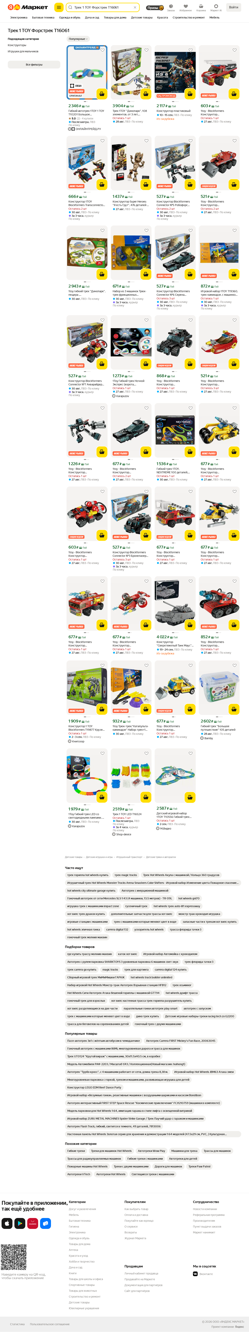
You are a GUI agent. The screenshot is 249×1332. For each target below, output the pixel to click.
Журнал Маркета (135, 1238)
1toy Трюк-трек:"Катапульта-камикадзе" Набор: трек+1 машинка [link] (130, 728)
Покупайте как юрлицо (138, 1220)
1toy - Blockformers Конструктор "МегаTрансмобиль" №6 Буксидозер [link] (172, 728)
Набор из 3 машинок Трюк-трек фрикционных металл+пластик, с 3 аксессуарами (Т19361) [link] (129, 293)
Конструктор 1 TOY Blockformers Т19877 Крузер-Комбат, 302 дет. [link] (86, 728)
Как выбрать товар (136, 1209)
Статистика (17, 1324)
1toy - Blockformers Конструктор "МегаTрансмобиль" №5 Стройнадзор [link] (216, 554)
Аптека (73, 1249)
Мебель (74, 1214)
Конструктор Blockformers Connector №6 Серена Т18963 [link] (173, 293)
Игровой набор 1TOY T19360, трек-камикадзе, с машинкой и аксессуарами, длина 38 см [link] (219, 293)
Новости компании (205, 1209)
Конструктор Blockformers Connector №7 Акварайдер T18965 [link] (85, 382)
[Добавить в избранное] (102, 50)
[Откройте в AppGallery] (32, 1228)
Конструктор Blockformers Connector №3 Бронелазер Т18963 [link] (129, 554)
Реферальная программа (208, 1214)
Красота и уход (78, 1255)
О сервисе (131, 1226)
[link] (88, 875)
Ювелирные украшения (84, 1308)
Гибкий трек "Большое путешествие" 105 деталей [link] (218, 728)
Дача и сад (75, 1267)
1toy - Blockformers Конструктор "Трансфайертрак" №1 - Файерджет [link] (215, 112)
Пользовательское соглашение (50, 1324)
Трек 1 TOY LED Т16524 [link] (127, 814)
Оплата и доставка (136, 1214)
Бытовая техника (79, 1220)
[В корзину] (102, 94)
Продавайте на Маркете (139, 1279)
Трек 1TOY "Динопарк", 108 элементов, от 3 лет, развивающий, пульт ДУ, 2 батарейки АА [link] (130, 112)
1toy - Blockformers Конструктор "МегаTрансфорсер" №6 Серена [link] (128, 470)
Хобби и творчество (82, 1261)
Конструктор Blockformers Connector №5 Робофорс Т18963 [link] (173, 203)
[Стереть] (135, 7)
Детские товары (79, 1302)
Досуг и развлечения (82, 1209)
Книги (72, 1273)
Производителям (204, 1220)
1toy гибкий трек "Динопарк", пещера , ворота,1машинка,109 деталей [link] (86, 293)
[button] (78, 39)
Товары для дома (79, 1244)
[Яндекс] (239, 1326)
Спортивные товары (82, 1284)
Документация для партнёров (143, 1285)
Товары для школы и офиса (86, 1279)
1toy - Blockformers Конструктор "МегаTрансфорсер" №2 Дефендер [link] (172, 382)
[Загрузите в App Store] (7, 1228)
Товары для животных (83, 1290)
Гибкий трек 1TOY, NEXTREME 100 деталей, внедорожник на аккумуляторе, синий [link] (172, 470)
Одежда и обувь (79, 1238)
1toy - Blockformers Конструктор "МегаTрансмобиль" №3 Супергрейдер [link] (216, 470)
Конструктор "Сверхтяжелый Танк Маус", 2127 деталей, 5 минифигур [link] (174, 643)
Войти (233, 7)
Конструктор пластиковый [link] (173, 110)
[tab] (19, 18)
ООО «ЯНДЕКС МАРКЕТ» (228, 1321)
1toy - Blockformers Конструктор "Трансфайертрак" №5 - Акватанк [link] (216, 643)
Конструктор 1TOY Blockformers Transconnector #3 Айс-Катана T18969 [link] (86, 203)
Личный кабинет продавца (141, 1273)
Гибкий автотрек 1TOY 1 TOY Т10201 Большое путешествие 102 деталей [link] (86, 112)
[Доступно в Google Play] (19, 1228)
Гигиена (74, 1226)
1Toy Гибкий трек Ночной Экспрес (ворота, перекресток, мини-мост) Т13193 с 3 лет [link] (129, 382)
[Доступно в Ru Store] (45, 1228)
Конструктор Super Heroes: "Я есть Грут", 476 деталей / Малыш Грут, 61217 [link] (130, 203)
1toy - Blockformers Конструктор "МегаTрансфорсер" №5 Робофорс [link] (83, 470)
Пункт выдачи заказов (207, 1226)
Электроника (77, 1232)
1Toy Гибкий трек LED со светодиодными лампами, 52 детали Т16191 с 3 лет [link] (86, 816)
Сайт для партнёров (137, 1291)
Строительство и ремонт (85, 1296)
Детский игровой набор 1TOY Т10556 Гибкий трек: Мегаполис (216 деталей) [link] (173, 815)
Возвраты (130, 1232)
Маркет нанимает (204, 1232)
